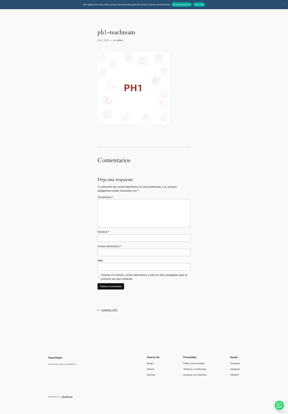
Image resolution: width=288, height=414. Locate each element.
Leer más (199, 4)
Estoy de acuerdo (181, 4)
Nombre (103, 231)
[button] (279, 405)
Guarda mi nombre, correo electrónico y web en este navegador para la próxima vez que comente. (144, 276)
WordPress (67, 396)
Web (100, 260)
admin (120, 40)
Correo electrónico (110, 246)
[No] (284, 4)
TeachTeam (55, 357)
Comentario (106, 197)
